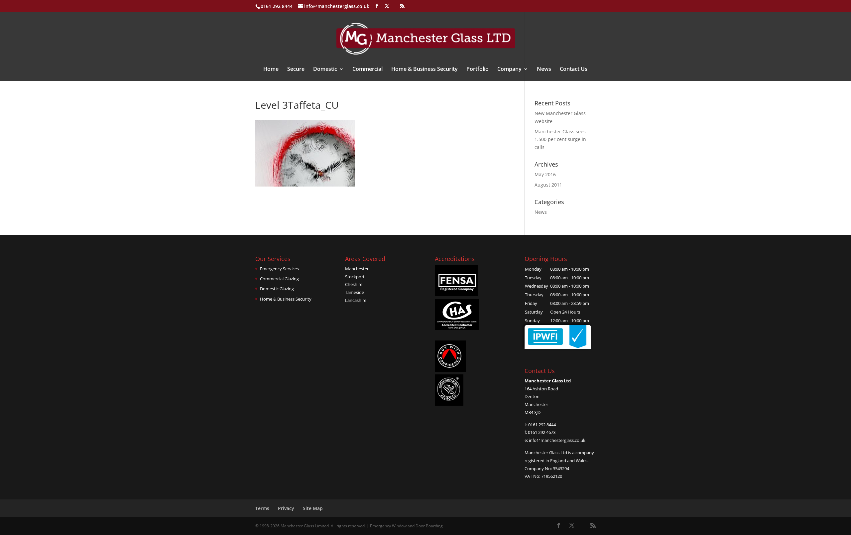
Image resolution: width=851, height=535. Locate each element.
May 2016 (545, 174)
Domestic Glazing (277, 289)
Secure (295, 69)
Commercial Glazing (279, 279)
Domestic (325, 69)
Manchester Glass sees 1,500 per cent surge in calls (560, 139)
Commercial (367, 69)
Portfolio (477, 69)
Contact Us (573, 69)
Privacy (286, 508)
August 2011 (548, 185)
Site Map (313, 508)
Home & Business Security (424, 69)
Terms (262, 508)
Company (509, 69)
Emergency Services (279, 269)
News (544, 69)
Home (271, 69)
